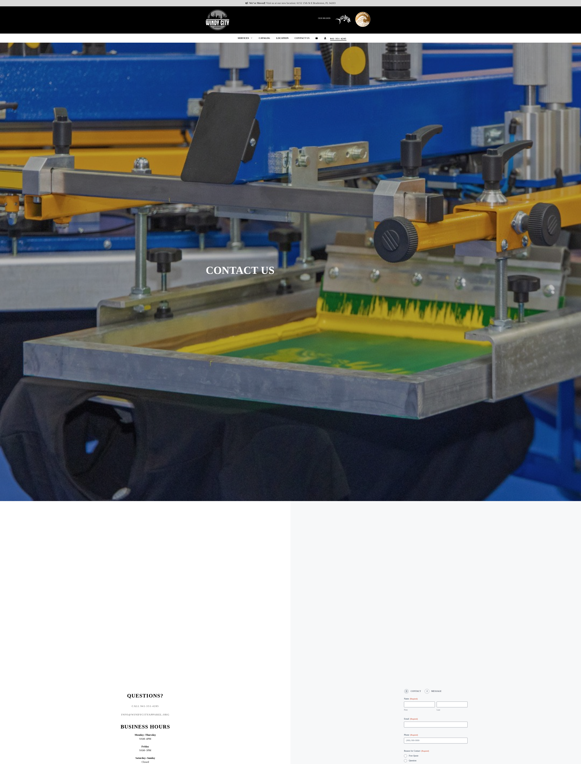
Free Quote (413, 756)
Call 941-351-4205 (145, 706)
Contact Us (302, 38)
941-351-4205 (338, 38)
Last (438, 710)
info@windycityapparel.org (145, 714)
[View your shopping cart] (316, 38)
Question (412, 760)
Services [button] (243, 38)
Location (282, 38)
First (406, 710)
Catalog (264, 38)
